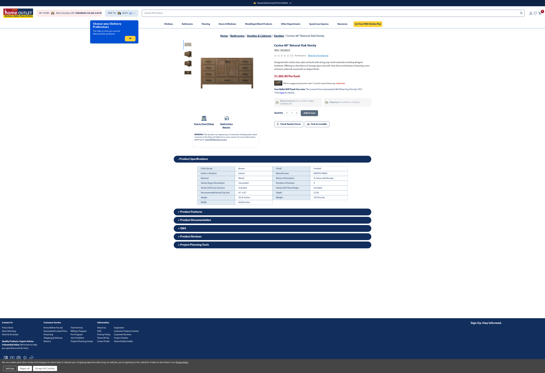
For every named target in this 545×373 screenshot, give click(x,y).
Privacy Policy (103, 335)
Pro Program (77, 335)
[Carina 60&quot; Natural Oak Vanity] (227, 74)
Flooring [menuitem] (206, 24)
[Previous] (197, 74)
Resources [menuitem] (342, 24)
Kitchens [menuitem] (168, 24)
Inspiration (119, 328)
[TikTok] (31, 358)
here (282, 93)
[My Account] (531, 13)
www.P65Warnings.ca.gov (216, 140)
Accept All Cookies (45, 368)
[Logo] (18, 13)
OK (130, 38)
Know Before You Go (53, 328)
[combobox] (333, 13)
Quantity (278, 113)
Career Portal (103, 341)
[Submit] (521, 13)
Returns (47, 341)
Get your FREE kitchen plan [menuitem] (368, 24)
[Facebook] (6, 358)
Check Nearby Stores (290, 124)
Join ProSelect (77, 338)
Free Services (77, 328)
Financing (48, 335)
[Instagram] (18, 358)
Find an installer (319, 124)
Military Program (79, 331)
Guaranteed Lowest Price (55, 331)
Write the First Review (318, 56)
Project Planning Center (82, 341)
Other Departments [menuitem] (290, 24)
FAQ (99, 331)
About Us (101, 328)
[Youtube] (12, 358)
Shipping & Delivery (53, 338)
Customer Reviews (122, 335)
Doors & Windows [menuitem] (227, 24)
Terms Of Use (103, 338)
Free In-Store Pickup (204, 124)
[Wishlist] (535, 13)
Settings (10, 368)
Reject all (25, 368)
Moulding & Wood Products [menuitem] (258, 24)
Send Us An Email (10, 335)
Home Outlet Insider (123, 341)
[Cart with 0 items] (540, 13)
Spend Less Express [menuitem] (319, 24)
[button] (272, 3)
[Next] (257, 74)
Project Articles (121, 338)
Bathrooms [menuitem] (187, 24)
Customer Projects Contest (126, 331)
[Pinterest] (25, 358)
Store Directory (9, 331)
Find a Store (7, 328)
